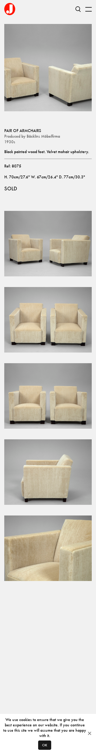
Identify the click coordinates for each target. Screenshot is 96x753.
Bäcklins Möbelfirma (43, 136)
